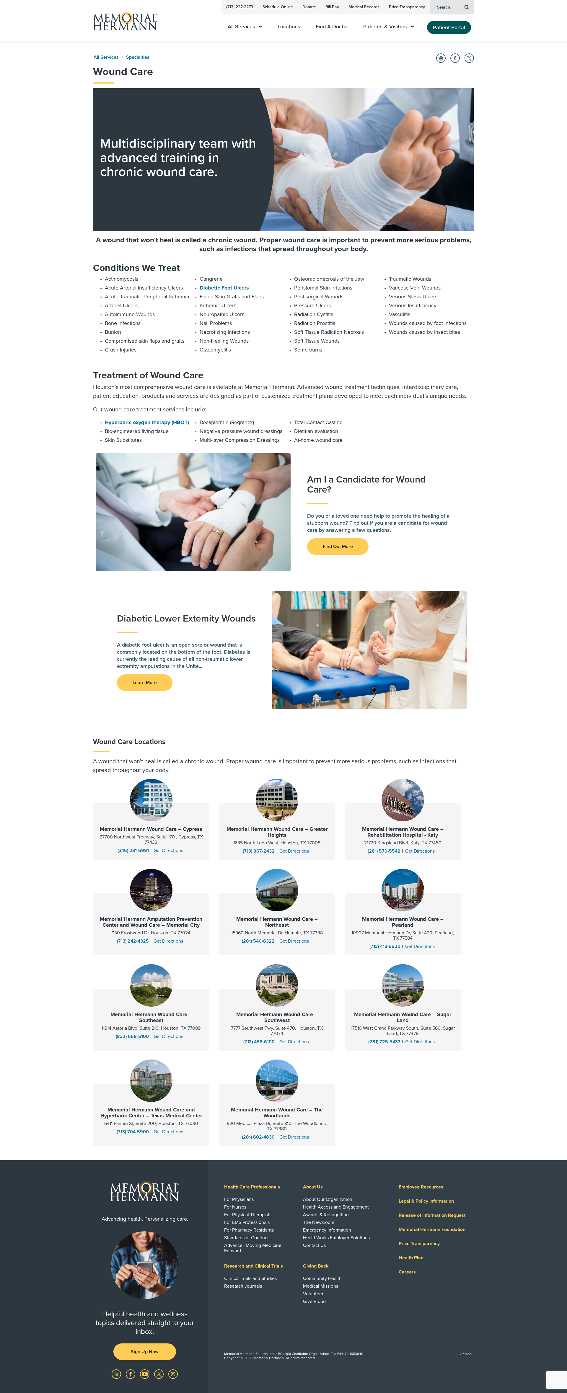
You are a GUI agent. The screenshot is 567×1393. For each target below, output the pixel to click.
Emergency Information (327, 1230)
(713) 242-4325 (133, 941)
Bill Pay (332, 6)
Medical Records (363, 6)
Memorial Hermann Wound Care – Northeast (277, 922)
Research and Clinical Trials (253, 1266)
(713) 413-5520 (384, 946)
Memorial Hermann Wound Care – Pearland (403, 922)
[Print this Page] (441, 58)
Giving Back (316, 1266)
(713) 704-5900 (133, 1132)
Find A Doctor (332, 27)
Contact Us (314, 1245)
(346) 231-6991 (133, 851)
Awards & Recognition (326, 1214)
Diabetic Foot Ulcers (224, 288)
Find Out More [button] (338, 547)
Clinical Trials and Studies (250, 1278)
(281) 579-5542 (384, 851)
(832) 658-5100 (132, 1036)
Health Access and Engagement (336, 1207)
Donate (309, 6)
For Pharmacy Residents (249, 1230)
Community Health (322, 1278)
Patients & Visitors (385, 27)
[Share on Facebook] (455, 58)
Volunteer (313, 1293)
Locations (289, 27)
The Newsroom (318, 1222)
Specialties (137, 57)
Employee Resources (421, 1187)
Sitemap (465, 1354)
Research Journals (243, 1286)
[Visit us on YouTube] (145, 1374)
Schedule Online (278, 6)
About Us (313, 1187)
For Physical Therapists (247, 1214)
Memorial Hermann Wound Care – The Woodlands (277, 1113)
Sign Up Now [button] (145, 1352)
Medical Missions (320, 1286)
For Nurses (235, 1207)
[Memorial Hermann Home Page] (122, 20)
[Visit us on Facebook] (131, 1374)
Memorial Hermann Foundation (432, 1229)
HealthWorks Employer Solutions (336, 1237)
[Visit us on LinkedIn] (117, 1374)
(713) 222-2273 (239, 6)
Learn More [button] (145, 683)
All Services (241, 27)
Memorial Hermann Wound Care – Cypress (151, 829)
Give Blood (314, 1301)
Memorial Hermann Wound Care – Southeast (151, 1017)
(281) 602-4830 (258, 1137)
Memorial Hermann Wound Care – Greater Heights (277, 832)
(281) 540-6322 (258, 941)
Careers (407, 1272)
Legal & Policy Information (426, 1201)
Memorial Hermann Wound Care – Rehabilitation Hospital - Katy (403, 832)
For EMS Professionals (247, 1222)
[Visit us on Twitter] (159, 1374)
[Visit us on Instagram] (173, 1374)
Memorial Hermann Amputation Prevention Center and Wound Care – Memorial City (151, 922)
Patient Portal (449, 27)
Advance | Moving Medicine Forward (252, 1248)
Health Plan (411, 1258)
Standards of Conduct (246, 1237)
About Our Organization (327, 1199)
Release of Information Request (432, 1215)
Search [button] (443, 7)
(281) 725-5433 (384, 1042)
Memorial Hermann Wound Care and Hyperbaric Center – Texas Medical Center (151, 1113)
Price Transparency (407, 6)
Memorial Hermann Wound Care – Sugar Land (402, 1017)
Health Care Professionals (252, 1187)
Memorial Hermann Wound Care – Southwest (277, 1017)
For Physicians (239, 1199)
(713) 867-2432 (259, 851)
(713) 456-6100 (259, 1042)
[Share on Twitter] (469, 58)
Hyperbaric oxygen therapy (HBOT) (147, 422)
